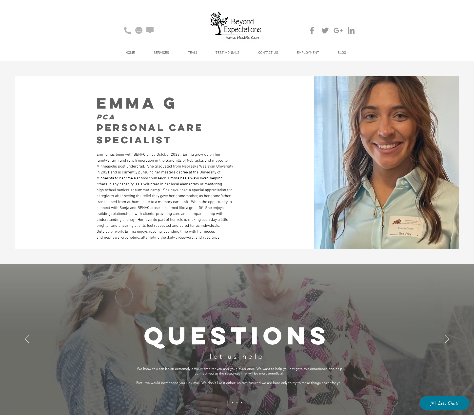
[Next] (447, 339)
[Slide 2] (237, 402)
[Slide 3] (241, 402)
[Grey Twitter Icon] (325, 30)
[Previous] (27, 339)
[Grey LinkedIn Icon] (351, 30)
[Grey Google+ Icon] (338, 30)
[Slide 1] (232, 402)
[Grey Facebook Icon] (312, 30)
